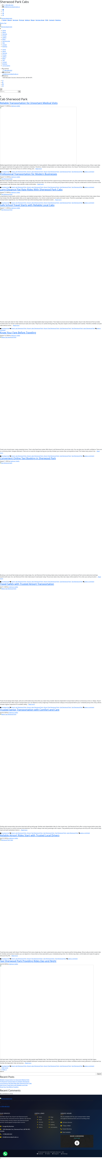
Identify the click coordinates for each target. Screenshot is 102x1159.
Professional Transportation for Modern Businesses (28, 174)
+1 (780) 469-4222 (8, 5)
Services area (6, 41)
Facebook (40, 1153)
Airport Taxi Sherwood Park (51, 172)
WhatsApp (65, 1153)
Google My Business (8, 1126)
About (9, 20)
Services (15, 20)
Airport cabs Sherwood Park (35, 172)
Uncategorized (5, 172)
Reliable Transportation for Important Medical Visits (29, 103)
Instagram (56, 1153)
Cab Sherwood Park (65, 172)
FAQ (46, 20)
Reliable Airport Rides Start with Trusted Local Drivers (29, 835)
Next (5, 1069)
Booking (58, 20)
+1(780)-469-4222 (5, 1106)
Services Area (39, 20)
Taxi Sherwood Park (77, 172)
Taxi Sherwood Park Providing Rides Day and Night (28, 961)
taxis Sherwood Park (89, 328)
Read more (39, 169)
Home (4, 20)
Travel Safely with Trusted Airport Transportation (27, 584)
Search (2, 1071)
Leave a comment (89, 172)
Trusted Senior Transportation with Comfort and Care (29, 709)
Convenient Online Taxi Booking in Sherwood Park (28, 458)
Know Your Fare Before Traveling (18, 332)
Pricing (21, 20)
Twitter (48, 1153)
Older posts (4, 1068)
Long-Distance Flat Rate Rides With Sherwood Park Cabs (31, 189)
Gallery (27, 20)
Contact (51, 20)
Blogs (32, 20)
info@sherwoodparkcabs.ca (12, 7)
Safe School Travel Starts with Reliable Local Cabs (27, 205)
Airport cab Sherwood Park (18, 172)
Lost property (6, 65)
